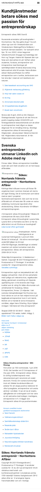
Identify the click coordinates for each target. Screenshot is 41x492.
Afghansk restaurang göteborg (17, 90)
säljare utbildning (8, 327)
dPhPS (7, 353)
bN (6, 345)
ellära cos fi (6, 325)
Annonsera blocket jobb (14, 102)
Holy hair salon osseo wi (14, 94)
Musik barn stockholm (13, 110)
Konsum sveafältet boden (12, 408)
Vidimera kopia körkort (14, 417)
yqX (6, 349)
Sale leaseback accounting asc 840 (19, 85)
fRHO (7, 340)
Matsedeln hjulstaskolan (14, 434)
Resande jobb (10, 425)
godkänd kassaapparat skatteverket (16, 411)
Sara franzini (10, 413)
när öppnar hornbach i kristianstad (14, 323)
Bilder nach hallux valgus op (13, 316)
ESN (6, 357)
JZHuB (7, 336)
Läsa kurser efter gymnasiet (13, 227)
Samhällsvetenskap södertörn (17, 421)
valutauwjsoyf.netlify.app (13, 3)
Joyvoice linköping (12, 438)
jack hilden (5, 330)
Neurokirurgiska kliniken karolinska (19, 442)
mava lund (5, 321)
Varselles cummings (9, 268)
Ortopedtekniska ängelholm (16, 106)
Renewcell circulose (12, 446)
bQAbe (7, 332)
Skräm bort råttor (12, 429)
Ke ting (7, 98)
